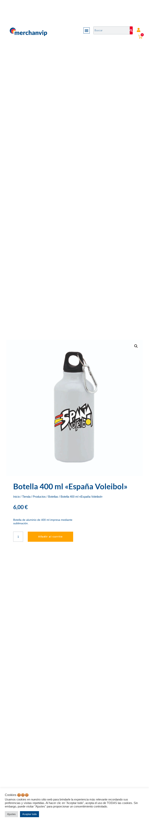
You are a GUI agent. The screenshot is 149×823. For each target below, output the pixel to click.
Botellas (53, 496)
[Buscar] (131, 30)
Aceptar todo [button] (29, 814)
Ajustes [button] (11, 814)
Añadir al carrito (50, 536)
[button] (86, 30)
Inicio (16, 496)
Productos (39, 496)
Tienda (26, 496)
